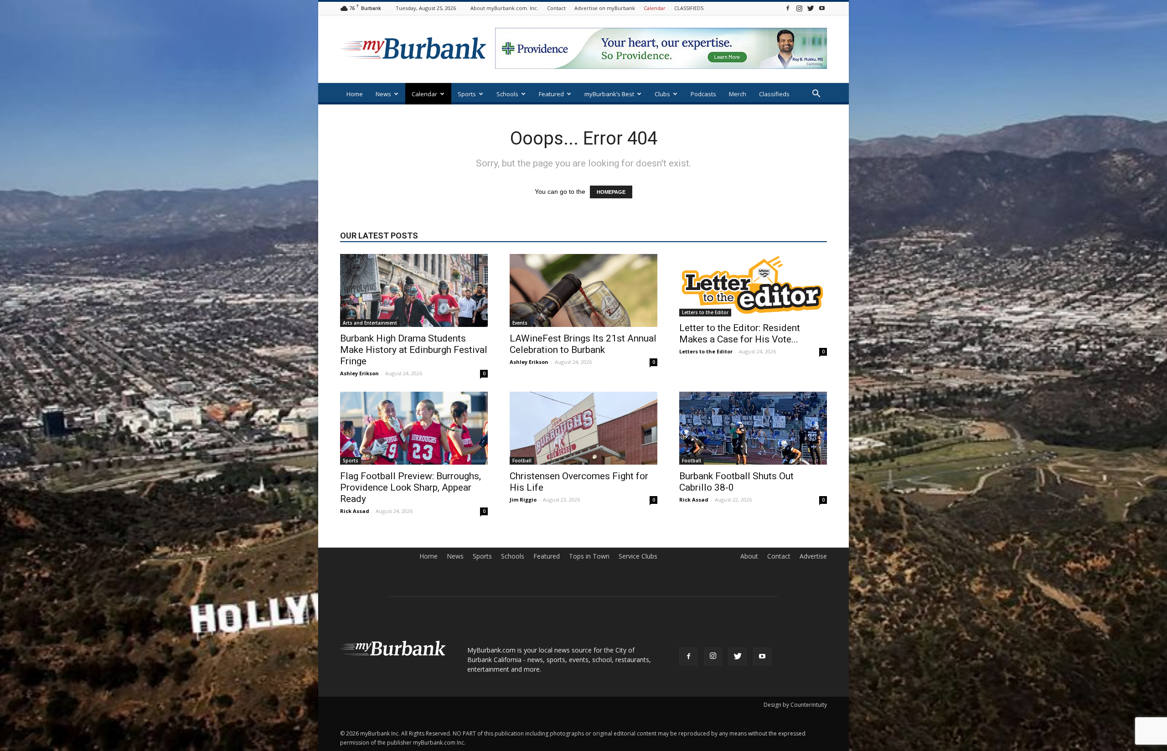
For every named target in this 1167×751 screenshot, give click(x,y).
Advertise (813, 556)
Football (522, 460)
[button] (816, 94)
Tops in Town (589, 556)
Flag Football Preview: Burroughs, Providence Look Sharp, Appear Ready (410, 487)
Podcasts (703, 94)
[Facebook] (788, 8)
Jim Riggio (523, 499)
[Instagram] (799, 8)
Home (354, 94)
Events (519, 323)
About (749, 556)
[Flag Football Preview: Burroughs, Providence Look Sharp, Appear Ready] (414, 428)
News (383, 94)
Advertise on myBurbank (604, 8)
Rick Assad (354, 511)
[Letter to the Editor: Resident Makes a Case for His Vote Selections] (753, 285)
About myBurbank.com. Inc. (504, 8)
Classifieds (774, 94)
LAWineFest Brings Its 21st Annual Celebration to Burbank (583, 344)
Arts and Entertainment (370, 323)
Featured (551, 94)
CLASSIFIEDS (688, 8)
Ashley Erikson (359, 373)
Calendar (655, 8)
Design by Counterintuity (795, 705)
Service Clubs (638, 556)
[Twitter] (811, 8)
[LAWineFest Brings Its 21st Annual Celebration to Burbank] (583, 290)
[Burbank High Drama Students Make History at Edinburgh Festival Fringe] (414, 290)
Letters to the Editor (705, 312)
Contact (556, 8)
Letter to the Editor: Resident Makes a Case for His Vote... (739, 333)
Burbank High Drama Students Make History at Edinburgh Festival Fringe (413, 350)
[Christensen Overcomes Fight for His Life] (583, 428)
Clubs (662, 94)
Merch (737, 94)
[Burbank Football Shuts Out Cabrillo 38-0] (753, 428)
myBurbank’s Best (609, 94)
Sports (467, 94)
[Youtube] (822, 8)
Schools (507, 94)
